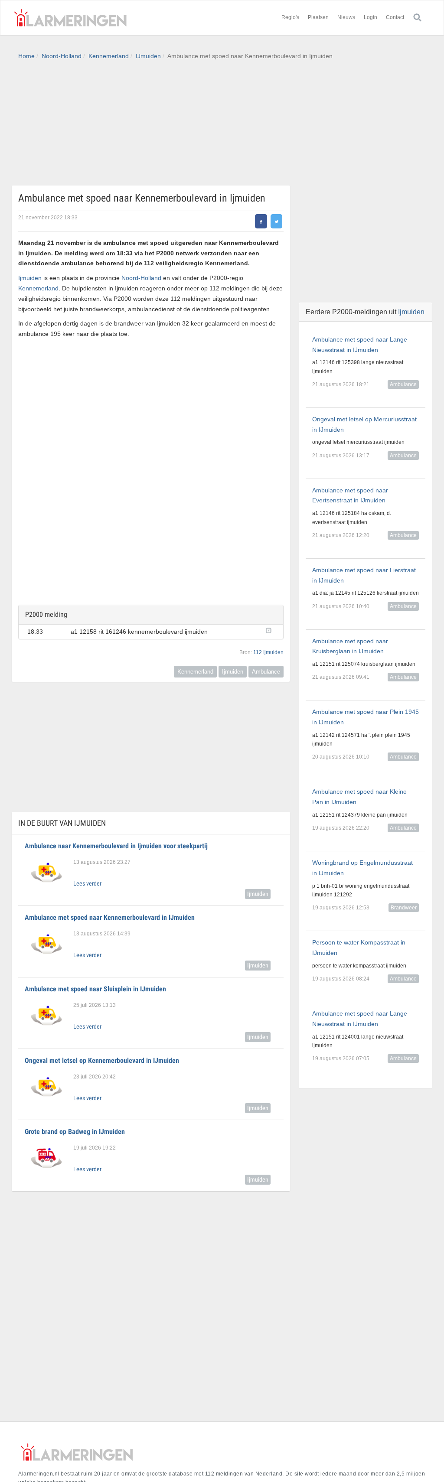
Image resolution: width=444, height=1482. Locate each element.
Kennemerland (108, 55)
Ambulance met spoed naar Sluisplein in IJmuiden (95, 989)
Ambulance (266, 671)
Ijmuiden (30, 277)
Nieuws (346, 17)
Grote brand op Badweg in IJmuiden (75, 1131)
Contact (395, 17)
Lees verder (87, 883)
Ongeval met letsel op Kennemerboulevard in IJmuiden (102, 1060)
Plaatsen (318, 17)
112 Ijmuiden (268, 652)
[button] (270, 630)
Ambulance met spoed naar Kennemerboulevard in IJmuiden (110, 917)
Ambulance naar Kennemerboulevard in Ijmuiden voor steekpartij (116, 846)
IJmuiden (148, 55)
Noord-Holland (62, 55)
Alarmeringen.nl (70, 17)
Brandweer (404, 908)
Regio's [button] (290, 17)
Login (370, 17)
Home (26, 55)
